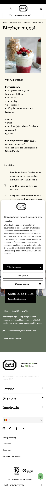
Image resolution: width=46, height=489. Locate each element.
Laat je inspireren (15, 22)
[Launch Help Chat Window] (40, 476)
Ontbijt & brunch (38, 22)
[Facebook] (16, 428)
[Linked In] (23, 428)
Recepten (27, 22)
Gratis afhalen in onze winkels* (24, 2)
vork (26, 141)
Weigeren (23, 275)
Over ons (10, 398)
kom (32, 141)
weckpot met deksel (14, 144)
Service (8, 389)
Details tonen (22, 284)
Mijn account (11, 8)
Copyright (6, 450)
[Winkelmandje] (41, 8)
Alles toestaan (14, 267)
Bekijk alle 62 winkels (17, 299)
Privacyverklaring (9, 438)
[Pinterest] (10, 428)
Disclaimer (7, 444)
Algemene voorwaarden (12, 456)
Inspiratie (11, 407)
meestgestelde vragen (33, 323)
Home (5, 22)
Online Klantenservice (12, 338)
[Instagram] (4, 428)
